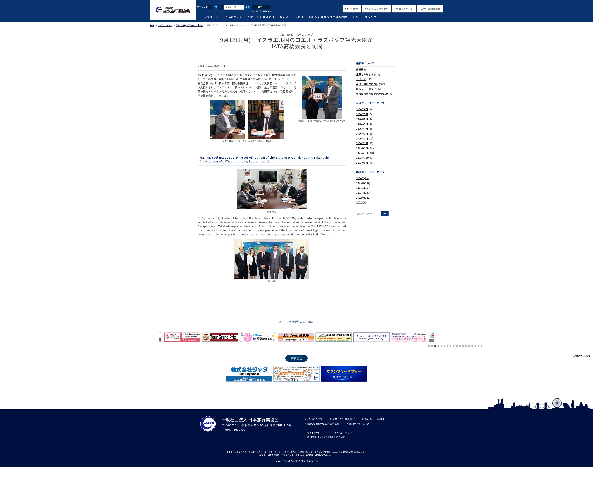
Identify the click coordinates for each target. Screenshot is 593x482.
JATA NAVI (353, 8)
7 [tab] (447, 345)
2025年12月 (362, 148)
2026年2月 (362, 138)
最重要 (360, 69)
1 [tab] (429, 345)
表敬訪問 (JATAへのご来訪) (189, 25)
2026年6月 (362, 119)
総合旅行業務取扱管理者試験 (328, 17)
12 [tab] (463, 345)
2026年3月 (362, 133)
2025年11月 (362, 153)
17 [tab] (478, 345)
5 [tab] (441, 345)
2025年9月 (362, 162)
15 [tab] (472, 345)
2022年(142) (363, 197)
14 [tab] (469, 345)
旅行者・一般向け (291, 17)
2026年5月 (362, 124)
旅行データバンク (364, 17)
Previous (156, 337)
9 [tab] (453, 345)
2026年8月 (362, 109)
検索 (247, 7)
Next (436, 337)
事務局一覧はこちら (235, 429)
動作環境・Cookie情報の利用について (326, 436)
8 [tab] (450, 345)
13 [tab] (466, 345)
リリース (361, 79)
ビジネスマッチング (377, 8)
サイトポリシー (314, 432)
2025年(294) (363, 183)
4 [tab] (438, 345)
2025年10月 (362, 158)
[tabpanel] (259, 337)
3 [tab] (435, 345)
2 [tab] (432, 345)
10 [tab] (456, 345)
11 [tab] (459, 345)
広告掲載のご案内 (581, 355)
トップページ (210, 17)
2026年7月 (362, 114)
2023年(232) (363, 193)
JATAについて (233, 17)
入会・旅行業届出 (431, 8)
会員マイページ (404, 8)
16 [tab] (475, 345)
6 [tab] (444, 345)
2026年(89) (362, 178)
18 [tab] (481, 345)
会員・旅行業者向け (261, 17)
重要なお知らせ (364, 74)
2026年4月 (362, 129)
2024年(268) (363, 188)
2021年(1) (361, 202)
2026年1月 (362, 143)
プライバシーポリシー (343, 432)
